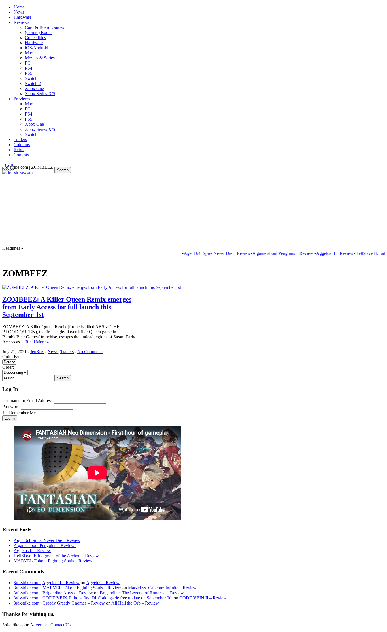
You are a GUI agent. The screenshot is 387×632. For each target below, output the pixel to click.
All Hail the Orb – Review (135, 603)
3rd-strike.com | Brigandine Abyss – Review (53, 592)
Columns (22, 144)
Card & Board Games (44, 27)
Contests (21, 154)
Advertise (38, 624)
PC (28, 63)
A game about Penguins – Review (274, 253)
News (19, 12)
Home (19, 7)
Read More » (37, 342)
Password (11, 406)
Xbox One (34, 88)
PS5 (28, 73)
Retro (19, 149)
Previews (22, 98)
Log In (10, 418)
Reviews (21, 22)
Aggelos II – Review (325, 253)
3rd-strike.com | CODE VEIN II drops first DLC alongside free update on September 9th (93, 597)
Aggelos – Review (103, 582)
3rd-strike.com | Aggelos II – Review (47, 582)
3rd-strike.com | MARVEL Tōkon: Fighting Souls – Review (67, 587)
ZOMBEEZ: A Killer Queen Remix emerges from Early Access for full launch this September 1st (66, 307)
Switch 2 (33, 83)
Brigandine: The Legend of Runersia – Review (142, 592)
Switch (31, 78)
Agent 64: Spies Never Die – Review (208, 253)
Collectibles (35, 37)
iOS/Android (36, 47)
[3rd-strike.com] (17, 172)
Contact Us (60, 624)
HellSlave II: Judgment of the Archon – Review (56, 555)
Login (7, 164)
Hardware (22, 17)
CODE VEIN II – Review (203, 597)
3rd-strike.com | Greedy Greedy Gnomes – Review (59, 603)
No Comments (90, 351)
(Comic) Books (38, 32)
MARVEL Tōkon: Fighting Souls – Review (53, 560)
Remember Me (22, 412)
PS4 (28, 68)
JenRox (37, 351)
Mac (29, 52)
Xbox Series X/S (40, 93)
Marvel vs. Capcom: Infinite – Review (162, 587)
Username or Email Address (27, 400)
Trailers (20, 139)
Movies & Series (40, 57)
